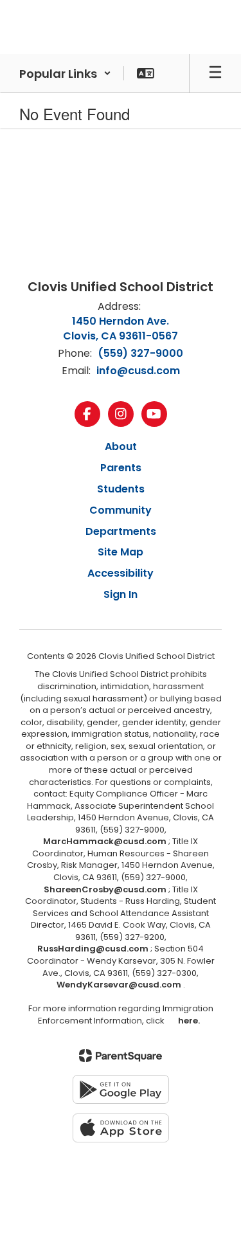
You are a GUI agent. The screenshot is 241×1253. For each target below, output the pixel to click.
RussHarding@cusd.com (92, 948)
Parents (120, 467)
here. (187, 1020)
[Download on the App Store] (121, 1127)
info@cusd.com (138, 370)
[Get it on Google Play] (121, 1089)
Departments (120, 531)
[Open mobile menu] (215, 73)
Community (120, 510)
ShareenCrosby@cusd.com (105, 889)
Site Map (120, 552)
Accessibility (120, 573)
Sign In (120, 594)
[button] (65, 73)
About (121, 446)
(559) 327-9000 (140, 353)
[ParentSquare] (120, 1055)
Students (121, 489)
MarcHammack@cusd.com (104, 841)
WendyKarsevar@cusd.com (120, 984)
